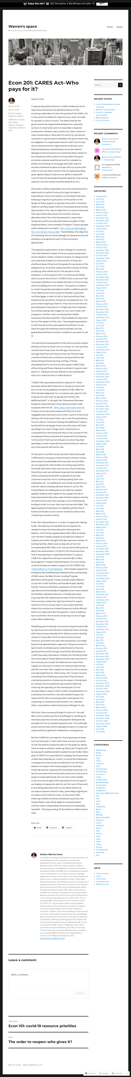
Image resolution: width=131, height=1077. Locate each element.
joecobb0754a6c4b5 (110, 149)
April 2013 (100, 589)
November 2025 (102, 221)
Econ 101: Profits (102, 120)
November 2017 (102, 465)
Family (98, 777)
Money (20, 116)
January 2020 (101, 403)
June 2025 (100, 234)
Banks (98, 753)
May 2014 (100, 559)
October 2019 (101, 412)
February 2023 (102, 304)
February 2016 (102, 516)
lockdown (19, 125)
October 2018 (101, 438)
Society (99, 833)
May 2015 (100, 535)
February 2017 (101, 490)
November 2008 (102, 718)
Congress (100, 764)
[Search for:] (106, 85)
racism (98, 823)
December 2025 (102, 218)
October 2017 (101, 468)
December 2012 (102, 594)
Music (98, 812)
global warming (102, 782)
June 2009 (100, 699)
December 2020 (102, 374)
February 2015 (102, 543)
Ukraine (99, 847)
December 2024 (102, 250)
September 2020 (103, 382)
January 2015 (101, 546)
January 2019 (101, 436)
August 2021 (101, 352)
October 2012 (101, 597)
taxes (98, 836)
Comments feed (102, 882)
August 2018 (101, 444)
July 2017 (99, 476)
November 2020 (102, 377)
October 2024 (101, 256)
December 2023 (102, 277)
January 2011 (101, 651)
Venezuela (100, 852)
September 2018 (102, 441)
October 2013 (101, 576)
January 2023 (101, 307)
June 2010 (100, 667)
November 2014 (102, 551)
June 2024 (100, 266)
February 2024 (102, 272)
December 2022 (102, 309)
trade (98, 839)
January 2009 (101, 713)
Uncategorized (102, 850)
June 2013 (100, 586)
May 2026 (100, 204)
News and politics (103, 817)
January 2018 (101, 460)
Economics (17, 113)
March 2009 (101, 707)
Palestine (100, 820)
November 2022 (102, 312)
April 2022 (100, 331)
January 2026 (101, 215)
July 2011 (99, 635)
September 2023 (103, 285)
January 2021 (101, 371)
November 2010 (102, 656)
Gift (102, 3)
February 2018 (102, 457)
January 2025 (101, 247)
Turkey (98, 844)
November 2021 (102, 344)
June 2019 (100, 422)
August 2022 (101, 320)
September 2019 (102, 414)
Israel (98, 801)
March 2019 (101, 430)
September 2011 (102, 629)
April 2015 (100, 538)
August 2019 (101, 417)
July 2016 (99, 506)
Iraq (97, 799)
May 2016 (100, 511)
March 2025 (101, 242)
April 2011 (100, 643)
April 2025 (100, 239)
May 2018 (100, 449)
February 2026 (102, 212)
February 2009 (102, 710)
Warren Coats (14, 106)
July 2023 (100, 290)
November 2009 (102, 686)
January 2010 (101, 681)
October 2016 (101, 500)
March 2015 (101, 541)
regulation (100, 825)
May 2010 (100, 670)
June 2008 (100, 732)
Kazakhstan (101, 807)
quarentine (12, 128)
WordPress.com (102, 884)
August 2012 (101, 603)
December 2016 (102, 495)
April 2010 (100, 672)
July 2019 (99, 420)
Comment (79, 993)
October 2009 (101, 689)
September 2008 (103, 724)
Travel (98, 842)
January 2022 (101, 339)
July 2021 (99, 355)
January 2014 (101, 570)
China (98, 761)
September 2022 (103, 317)
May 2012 (100, 608)
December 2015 (102, 522)
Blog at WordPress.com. (32, 1065)
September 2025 (103, 226)
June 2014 (100, 557)
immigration (101, 790)
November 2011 (102, 624)
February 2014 (101, 568)
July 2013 (99, 584)
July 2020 (100, 387)
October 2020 (101, 379)
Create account (102, 873)
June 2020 (100, 390)
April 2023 (100, 299)
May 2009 (100, 702)
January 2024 (101, 274)
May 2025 (100, 237)
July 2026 (100, 199)
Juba (98, 804)
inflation (11, 125)
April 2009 (100, 705)
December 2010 (102, 654)
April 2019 (100, 428)
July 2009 (100, 697)
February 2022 (102, 336)
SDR (97, 831)
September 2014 (102, 554)
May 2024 (100, 269)
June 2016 (100, 508)
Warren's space (22, 26)
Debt (10, 113)
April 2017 (100, 484)
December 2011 (102, 621)
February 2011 (101, 648)
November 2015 (102, 525)
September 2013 (102, 578)
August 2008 (101, 726)
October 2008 (101, 721)
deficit (15, 122)
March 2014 (100, 565)
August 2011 (101, 632)
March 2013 (100, 592)
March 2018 (101, 455)
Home (110, 27)
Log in (98, 876)
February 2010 (102, 678)
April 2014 (100, 562)
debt (10, 122)
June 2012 (100, 605)
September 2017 (102, 471)
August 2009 (101, 694)
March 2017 (100, 487)
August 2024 (101, 261)
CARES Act (12, 120)
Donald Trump (101, 772)
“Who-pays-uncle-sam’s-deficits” (69, 407)
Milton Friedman (102, 118)
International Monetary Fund (107, 793)
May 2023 (100, 296)
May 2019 (100, 425)
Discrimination (101, 769)
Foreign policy (101, 780)
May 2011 (99, 640)
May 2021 (100, 360)
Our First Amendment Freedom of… (110, 141)
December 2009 (102, 683)
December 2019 (102, 406)
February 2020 (102, 401)
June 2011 (100, 637)
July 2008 (100, 729)
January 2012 (101, 619)
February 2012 (101, 616)
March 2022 (101, 334)
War (97, 855)
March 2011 (100, 646)
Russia (98, 828)
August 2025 (101, 229)
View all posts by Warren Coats (52, 938)
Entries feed (101, 879)
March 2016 (101, 514)
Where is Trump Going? (105, 110)
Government (101, 785)
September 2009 (103, 691)
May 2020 (100, 393)
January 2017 (101, 492)
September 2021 (102, 350)
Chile (98, 758)
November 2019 (102, 409)
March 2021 (100, 366)
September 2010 (102, 659)
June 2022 (100, 325)
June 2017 (100, 479)
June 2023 (100, 293)
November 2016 (102, 498)
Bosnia (99, 755)
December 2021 (102, 342)
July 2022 (100, 323)
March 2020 (101, 398)
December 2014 (102, 549)
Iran (97, 796)
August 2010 (101, 662)
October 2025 (101, 223)
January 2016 (101, 519)
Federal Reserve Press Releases (47, 569)
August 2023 (101, 288)
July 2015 (99, 530)
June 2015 (100, 533)
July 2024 (100, 264)
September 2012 (102, 600)
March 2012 (100, 613)
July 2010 (99, 664)
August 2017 (101, 473)
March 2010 (101, 675)
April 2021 (100, 363)
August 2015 (101, 527)
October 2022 (101, 315)
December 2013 (102, 573)
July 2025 (100, 231)
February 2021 (101, 368)
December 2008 (102, 715)
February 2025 (102, 245)
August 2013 (101, 581)
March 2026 (101, 210)
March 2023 (101, 301)
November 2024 (102, 253)
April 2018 (100, 452)
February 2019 (102, 433)
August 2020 (101, 385)
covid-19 (21, 120)
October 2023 (101, 282)
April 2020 (100, 395)
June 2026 (100, 202)
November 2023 (102, 280)
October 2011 (101, 627)
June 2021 (100, 358)
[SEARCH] (120, 85)
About (119, 27)
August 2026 (101, 196)
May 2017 (100, 481)
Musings (99, 815)
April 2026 (100, 207)
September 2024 (103, 258)
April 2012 (100, 611)
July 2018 (99, 447)
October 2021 (101, 347)
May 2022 (100, 328)
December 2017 (102, 463)
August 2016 (101, 503)
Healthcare (12, 116)
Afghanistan (101, 750)
